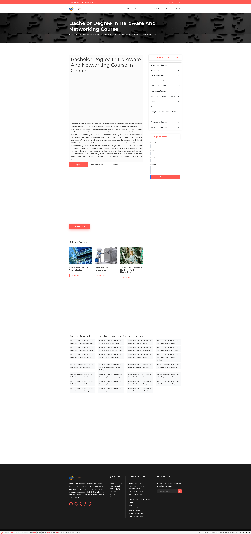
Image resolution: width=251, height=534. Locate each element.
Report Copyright (115, 489)
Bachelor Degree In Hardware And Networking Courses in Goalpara (139, 349)
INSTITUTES (157, 8)
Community (114, 492)
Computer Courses (158, 86)
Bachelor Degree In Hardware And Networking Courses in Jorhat (110, 356)
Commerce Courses (158, 81)
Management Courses (159, 70)
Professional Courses (159, 122)
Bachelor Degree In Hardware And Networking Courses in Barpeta (168, 382)
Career (153, 101)
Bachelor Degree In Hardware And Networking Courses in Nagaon (81, 389)
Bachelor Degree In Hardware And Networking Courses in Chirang (168, 375)
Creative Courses (157, 117)
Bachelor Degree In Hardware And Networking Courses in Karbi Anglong (168, 357)
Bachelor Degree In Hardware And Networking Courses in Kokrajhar (168, 342)
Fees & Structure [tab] (97, 165)
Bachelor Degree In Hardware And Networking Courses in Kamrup (81, 356)
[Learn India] (75, 9)
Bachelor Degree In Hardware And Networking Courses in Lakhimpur (81, 375)
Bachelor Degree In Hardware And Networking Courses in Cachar (168, 365)
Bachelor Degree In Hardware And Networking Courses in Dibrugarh (81, 349)
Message (153, 165)
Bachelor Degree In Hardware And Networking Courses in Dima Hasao (111, 389)
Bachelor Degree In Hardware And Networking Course (94, 34)
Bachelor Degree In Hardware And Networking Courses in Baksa (110, 342)
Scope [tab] (115, 165)
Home (71, 34)
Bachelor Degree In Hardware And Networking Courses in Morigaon (110, 382)
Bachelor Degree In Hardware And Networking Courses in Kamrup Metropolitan (110, 367)
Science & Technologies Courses (163, 96)
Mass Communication (159, 127)
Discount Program (116, 497)
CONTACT (178, 8)
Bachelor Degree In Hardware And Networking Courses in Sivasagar (139, 375)
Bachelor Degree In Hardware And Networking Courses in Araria (81, 365)
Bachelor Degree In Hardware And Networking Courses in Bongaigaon (139, 382)
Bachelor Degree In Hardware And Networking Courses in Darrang (110, 375)
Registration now (79, 226)
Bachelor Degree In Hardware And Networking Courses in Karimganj (81, 342)
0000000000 (75, 2)
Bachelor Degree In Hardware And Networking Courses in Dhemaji (168, 349)
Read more (75, 275)
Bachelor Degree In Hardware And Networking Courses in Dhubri (139, 389)
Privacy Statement (116, 483)
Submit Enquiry (165, 177)
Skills (153, 106)
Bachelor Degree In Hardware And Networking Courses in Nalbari (139, 356)
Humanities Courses (158, 91)
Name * (153, 143)
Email (152, 150)
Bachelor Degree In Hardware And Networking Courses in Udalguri (139, 342)
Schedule (113, 494)
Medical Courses (157, 75)
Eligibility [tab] (78, 165)
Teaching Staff (115, 486)
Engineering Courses (159, 65)
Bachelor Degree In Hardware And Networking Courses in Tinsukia (81, 382)
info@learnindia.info (90, 2)
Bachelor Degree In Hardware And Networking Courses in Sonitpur (139, 365)
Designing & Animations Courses (163, 112)
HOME (127, 8)
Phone (152, 157)
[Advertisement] (106, 98)
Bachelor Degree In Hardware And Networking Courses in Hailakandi (110, 349)
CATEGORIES (145, 8)
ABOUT (134, 8)
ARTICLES (168, 8)
